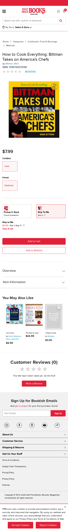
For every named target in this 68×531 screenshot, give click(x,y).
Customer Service (12, 441)
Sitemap (6, 485)
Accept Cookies (20, 525)
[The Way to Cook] (34, 316)
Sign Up (58, 413)
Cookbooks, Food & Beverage (42, 41)
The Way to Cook (32, 333)
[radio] (17, 211)
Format (5, 177)
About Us (7, 434)
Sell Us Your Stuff (12, 453)
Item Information (14, 282)
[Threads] (31, 425)
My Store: (10, 27)
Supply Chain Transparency (14, 466)
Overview (9, 271)
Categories (18, 41)
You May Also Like (17, 298)
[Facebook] (19, 425)
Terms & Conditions (10, 460)
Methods (10, 45)
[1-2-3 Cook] (14, 316)
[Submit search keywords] (61, 20)
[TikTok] (57, 425)
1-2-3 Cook (10, 333)
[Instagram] (6, 425)
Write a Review (34, 383)
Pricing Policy (8, 472)
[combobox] (34, 20)
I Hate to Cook (50, 333)
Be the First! (30, 71)
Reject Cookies (48, 525)
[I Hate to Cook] (53, 316)
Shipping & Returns (13, 447)
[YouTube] (44, 425)
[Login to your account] (58, 11)
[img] (11, 71)
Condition (6, 158)
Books (6, 41)
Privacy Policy (8, 479)
